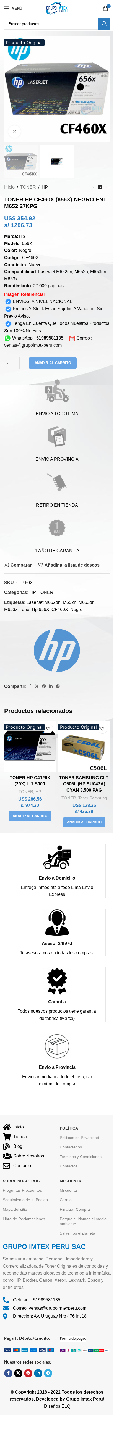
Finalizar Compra (75, 1209)
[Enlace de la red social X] (36, 686)
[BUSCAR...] (104, 24)
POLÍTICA (69, 1128)
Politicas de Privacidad (79, 1137)
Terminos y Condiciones (81, 1156)
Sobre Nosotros (21, 1181)
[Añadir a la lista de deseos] (48, 728)
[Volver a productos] (100, 187)
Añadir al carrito (53, 363)
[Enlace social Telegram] (57, 686)
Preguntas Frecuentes (22, 1190)
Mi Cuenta (70, 1181)
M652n (69, 602)
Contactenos (71, 1147)
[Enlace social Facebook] (30, 686)
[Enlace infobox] (57, 871)
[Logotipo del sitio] (57, 8)
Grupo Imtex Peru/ (85, 1399)
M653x (10, 609)
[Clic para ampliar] (14, 131)
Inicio (9, 187)
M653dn (87, 602)
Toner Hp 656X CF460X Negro (51, 609)
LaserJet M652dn (44, 602)
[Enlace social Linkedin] (51, 686)
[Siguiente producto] (106, 187)
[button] (30, 816)
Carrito (66, 1200)
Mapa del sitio (15, 1209)
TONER (28, 187)
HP (45, 187)
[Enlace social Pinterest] (44, 686)
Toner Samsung (92, 798)
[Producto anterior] (93, 187)
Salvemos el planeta (77, 1233)
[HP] (53, 648)
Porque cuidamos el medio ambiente (83, 1221)
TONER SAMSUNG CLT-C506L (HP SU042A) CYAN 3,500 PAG (84, 784)
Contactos (68, 1166)
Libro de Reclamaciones (24, 1219)
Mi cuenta (68, 1190)
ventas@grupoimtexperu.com (33, 345)
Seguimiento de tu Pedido (25, 1200)
